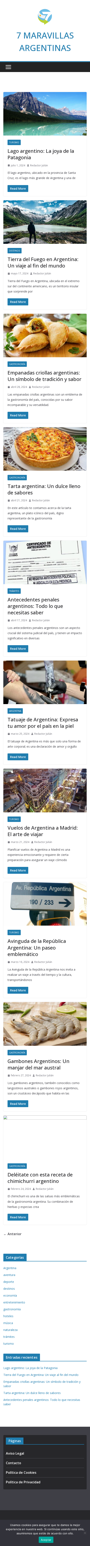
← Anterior (12, 1234)
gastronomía (17, 364)
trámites (14, 591)
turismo (14, 142)
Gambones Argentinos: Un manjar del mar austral (38, 1064)
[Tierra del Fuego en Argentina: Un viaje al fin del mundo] (45, 222)
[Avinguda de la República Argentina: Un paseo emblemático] (45, 904)
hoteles (8, 1316)
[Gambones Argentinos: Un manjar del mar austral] (45, 1024)
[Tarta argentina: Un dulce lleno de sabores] (45, 449)
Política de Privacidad (23, 1482)
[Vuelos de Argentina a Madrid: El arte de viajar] (45, 790)
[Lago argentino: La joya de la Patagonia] (45, 114)
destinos (14, 250)
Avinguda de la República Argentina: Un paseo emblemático (37, 947)
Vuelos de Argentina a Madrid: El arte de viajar (43, 831)
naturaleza (10, 1330)
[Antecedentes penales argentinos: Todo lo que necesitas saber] (45, 562)
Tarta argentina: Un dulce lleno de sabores (44, 489)
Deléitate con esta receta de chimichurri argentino (40, 1177)
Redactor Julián (39, 165)
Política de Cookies (21, 1472)
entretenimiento (14, 1302)
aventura (9, 1275)
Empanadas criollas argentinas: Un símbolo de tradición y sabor (44, 375)
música (8, 1323)
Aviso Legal (15, 1453)
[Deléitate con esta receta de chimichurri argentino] (45, 1137)
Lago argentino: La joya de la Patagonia (41, 154)
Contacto (13, 1463)
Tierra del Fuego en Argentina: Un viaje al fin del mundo (43, 262)
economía (10, 1295)
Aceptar (46, 1539)
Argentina (15, 711)
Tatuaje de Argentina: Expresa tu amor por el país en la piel (43, 722)
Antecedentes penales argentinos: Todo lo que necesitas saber (35, 606)
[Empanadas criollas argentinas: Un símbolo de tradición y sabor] (45, 335)
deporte (8, 1282)
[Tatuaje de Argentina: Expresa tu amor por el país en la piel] (45, 682)
